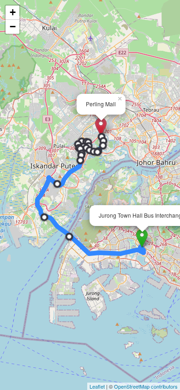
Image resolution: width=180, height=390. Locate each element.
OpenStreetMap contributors (146, 386)
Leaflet (97, 386)
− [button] (13, 26)
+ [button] (13, 12)
